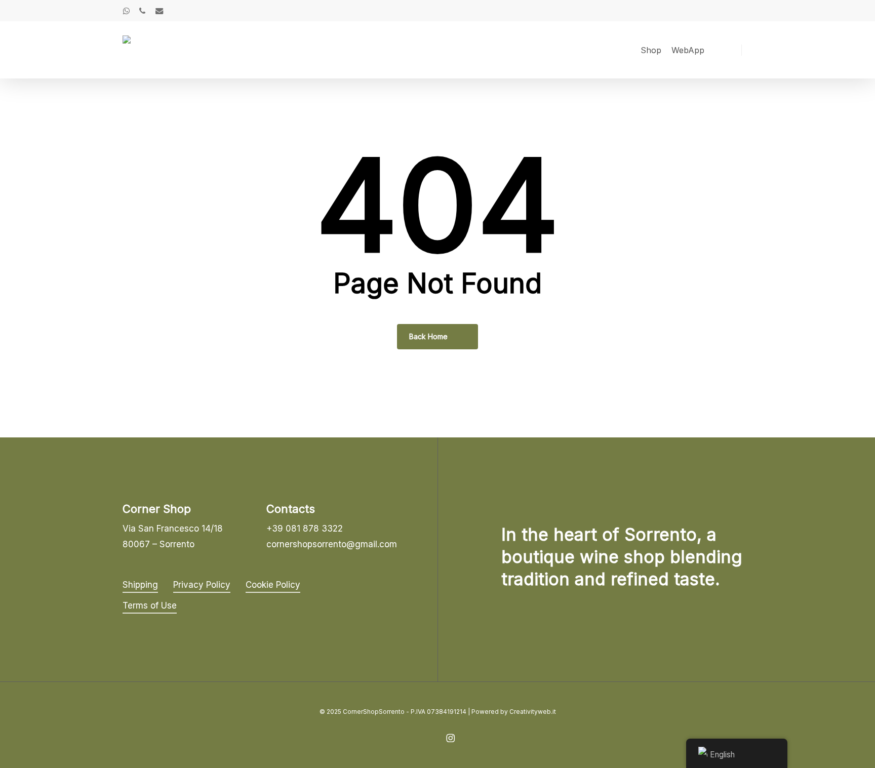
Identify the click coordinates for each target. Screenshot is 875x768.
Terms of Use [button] (150, 605)
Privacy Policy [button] (201, 585)
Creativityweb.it (532, 711)
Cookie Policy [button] (273, 585)
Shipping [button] (140, 585)
